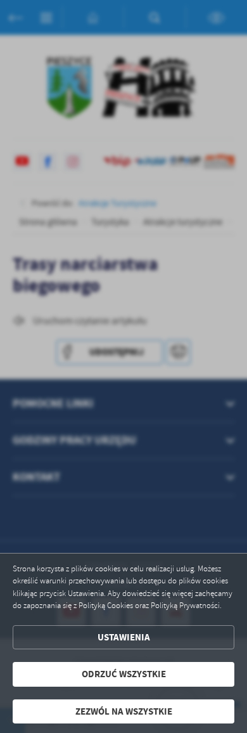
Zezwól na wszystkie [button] (123, 711)
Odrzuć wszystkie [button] (124, 674)
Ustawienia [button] (124, 637)
